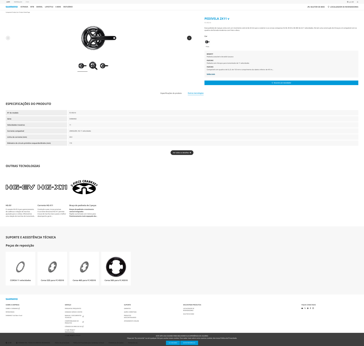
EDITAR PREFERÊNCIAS (189, 343)
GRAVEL (39, 7)
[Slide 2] (93, 66)
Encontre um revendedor (282, 83)
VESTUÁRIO (68, 7)
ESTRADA (24, 7)
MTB (32, 7)
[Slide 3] (104, 66)
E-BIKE (58, 7)
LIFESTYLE (49, 7)
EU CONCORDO (173, 343)
